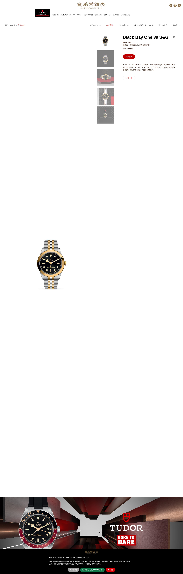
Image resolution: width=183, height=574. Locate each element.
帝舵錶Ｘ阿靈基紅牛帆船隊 (143, 25)
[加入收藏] (173, 37)
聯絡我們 (176, 25)
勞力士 (72, 15)
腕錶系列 (109, 25)
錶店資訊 (116, 15)
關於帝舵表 (163, 25)
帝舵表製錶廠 (123, 25)
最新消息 (55, 15)
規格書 (129, 78)
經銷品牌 (64, 15)
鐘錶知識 (98, 15)
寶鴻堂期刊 (125, 15)
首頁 (6, 25)
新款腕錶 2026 (95, 25)
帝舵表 (79, 15)
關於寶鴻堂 (88, 15)
